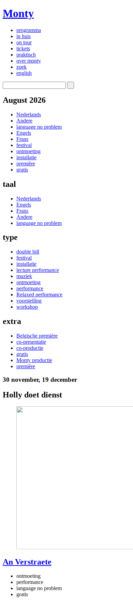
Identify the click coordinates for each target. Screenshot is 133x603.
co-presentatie (31, 342)
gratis (22, 170)
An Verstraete (27, 561)
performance (29, 288)
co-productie (29, 348)
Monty (18, 13)
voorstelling (29, 301)
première (25, 163)
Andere (24, 121)
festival (24, 145)
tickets (23, 48)
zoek (21, 67)
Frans (22, 139)
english (24, 73)
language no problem (39, 127)
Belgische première (37, 336)
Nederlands (28, 114)
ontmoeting (28, 151)
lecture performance (37, 270)
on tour (24, 42)
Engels (23, 133)
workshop (27, 307)
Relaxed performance (39, 294)
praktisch (26, 55)
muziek (24, 276)
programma (28, 30)
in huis (23, 36)
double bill (27, 252)
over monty (28, 61)
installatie (26, 157)
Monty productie (34, 360)
